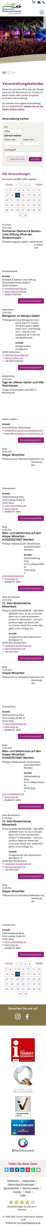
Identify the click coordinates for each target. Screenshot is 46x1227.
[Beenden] (14, 73)
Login (23, 1195)
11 (33, 190)
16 (23, 195)
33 (39, 205)
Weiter (39, 184)
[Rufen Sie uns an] (43, 2)
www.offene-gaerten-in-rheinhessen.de (24, 433)
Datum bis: (28, 139)
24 (28, 200)
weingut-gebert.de (14, 358)
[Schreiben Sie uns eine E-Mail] (39, 2)
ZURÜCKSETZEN (17, 159)
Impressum (13, 1180)
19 (39, 195)
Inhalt (28, 1191)
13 (7, 195)
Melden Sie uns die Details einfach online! (22, 108)
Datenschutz (29, 1180)
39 (34, 210)
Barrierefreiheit (11, 1188)
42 (26, 215)
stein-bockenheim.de (15, 648)
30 (23, 205)
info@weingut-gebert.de (16, 355)
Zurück (9, 184)
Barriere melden (31, 1188)
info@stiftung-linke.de (15, 288)
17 (28, 195)
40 (39, 210)
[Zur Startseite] (12, 8)
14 (12, 195)
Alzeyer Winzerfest (13, 454)
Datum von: (10, 139)
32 (34, 205)
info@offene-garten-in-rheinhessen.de (23, 430)
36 (17, 210)
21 (12, 200)
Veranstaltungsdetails (31, 300)
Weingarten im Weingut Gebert (21, 315)
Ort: (6, 126)
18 (34, 195)
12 (39, 190)
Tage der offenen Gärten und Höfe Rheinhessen (23, 384)
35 (12, 210)
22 (17, 200)
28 (12, 205)
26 (39, 200)
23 (23, 200)
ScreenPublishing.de (30, 1222)
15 (17, 195)
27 (7, 205)
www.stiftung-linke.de (15, 291)
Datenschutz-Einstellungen (21, 1184)
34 (7, 210)
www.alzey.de (11, 508)
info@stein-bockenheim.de (18, 645)
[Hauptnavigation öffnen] (41, 12)
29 (17, 205)
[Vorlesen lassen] (4, 73)
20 (7, 200)
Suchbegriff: (10, 149)
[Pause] (9, 73)
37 (23, 210)
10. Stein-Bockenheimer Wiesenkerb (16, 604)
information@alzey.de (15, 505)
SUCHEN (35, 159)
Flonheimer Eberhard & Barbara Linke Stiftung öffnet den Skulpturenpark (21, 234)
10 (28, 190)
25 (34, 200)
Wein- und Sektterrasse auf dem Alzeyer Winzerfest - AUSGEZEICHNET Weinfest (21, 536)
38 (28, 210)
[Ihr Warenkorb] (34, 2)
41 (20, 215)
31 (28, 205)
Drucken (17, 1191)
